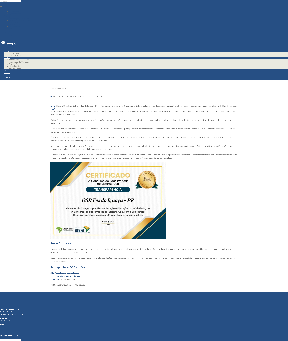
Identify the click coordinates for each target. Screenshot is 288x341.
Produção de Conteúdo (20, 20)
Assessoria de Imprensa (19, 18)
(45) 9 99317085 (5, 320)
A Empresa (14, 12)
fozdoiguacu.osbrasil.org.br (67, 273)
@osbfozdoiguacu (72, 276)
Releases (8, 31)
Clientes (8, 29)
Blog (6, 33)
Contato (8, 35)
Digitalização (14, 24)
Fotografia (13, 22)
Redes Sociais (15, 27)
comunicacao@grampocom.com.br (12, 327)
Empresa (8, 9)
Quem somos (15, 14)
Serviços (8, 16)
